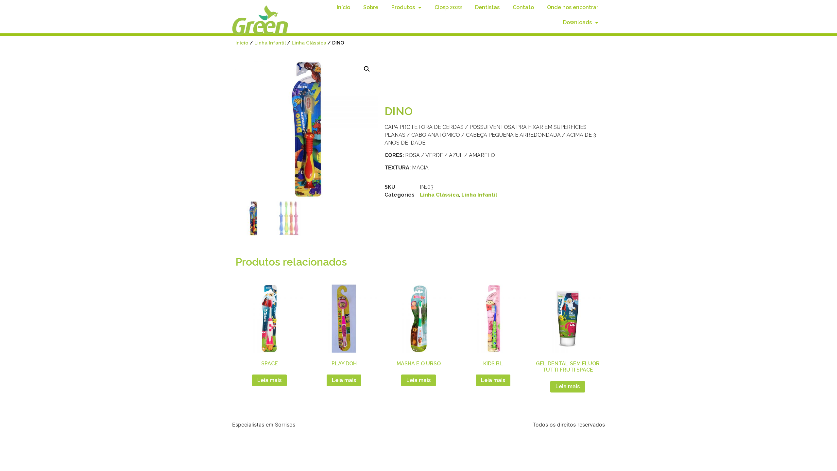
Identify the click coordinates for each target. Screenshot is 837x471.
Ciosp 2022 (448, 7)
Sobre (370, 7)
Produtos (403, 7)
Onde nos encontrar (572, 7)
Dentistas (487, 7)
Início (343, 7)
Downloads (577, 22)
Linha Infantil (270, 42)
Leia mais (269, 380)
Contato (523, 7)
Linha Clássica (309, 42)
